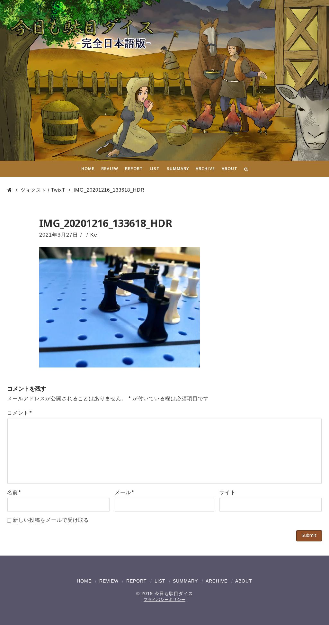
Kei (94, 235)
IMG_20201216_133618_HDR (109, 190)
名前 (14, 492)
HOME (84, 581)
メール (124, 492)
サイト (227, 492)
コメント (19, 413)
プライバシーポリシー (164, 599)
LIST (160, 581)
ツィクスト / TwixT (43, 190)
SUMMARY (185, 581)
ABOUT (243, 581)
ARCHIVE (216, 581)
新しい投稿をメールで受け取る (51, 520)
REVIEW (109, 581)
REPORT (136, 581)
